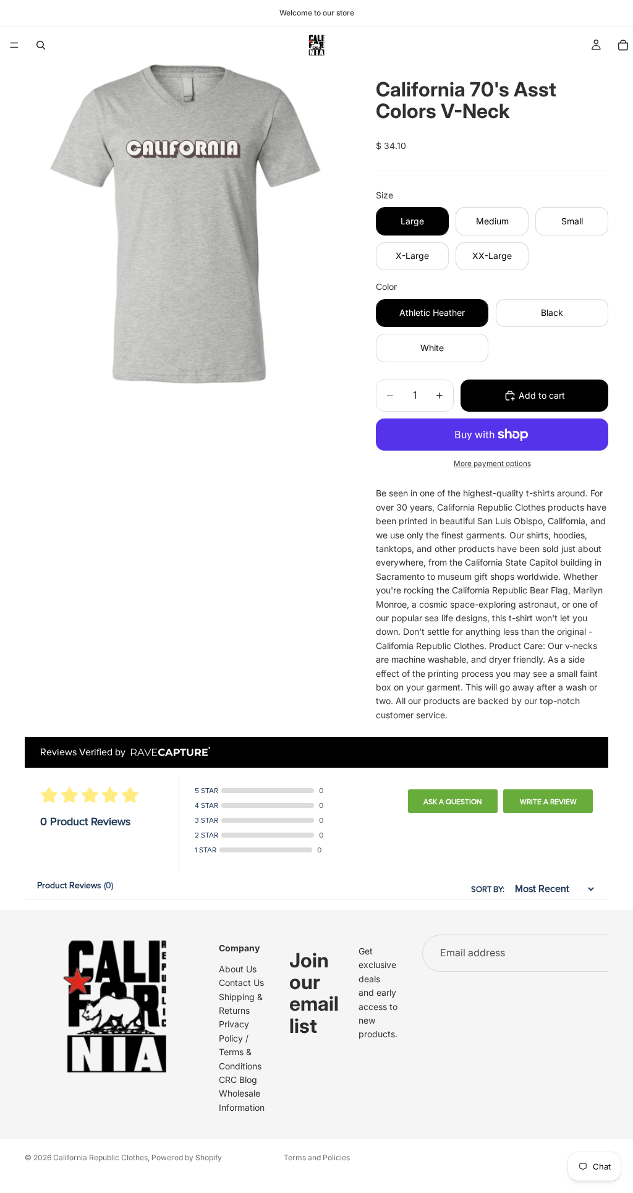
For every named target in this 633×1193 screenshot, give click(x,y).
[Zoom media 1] (185, 224)
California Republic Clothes (100, 1157)
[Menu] (14, 45)
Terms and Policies (317, 1157)
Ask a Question (452, 801)
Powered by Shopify (186, 1157)
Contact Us (241, 982)
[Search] (40, 45)
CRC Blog (238, 1079)
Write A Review (548, 801)
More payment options (492, 463)
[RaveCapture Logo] (167, 752)
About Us (238, 969)
